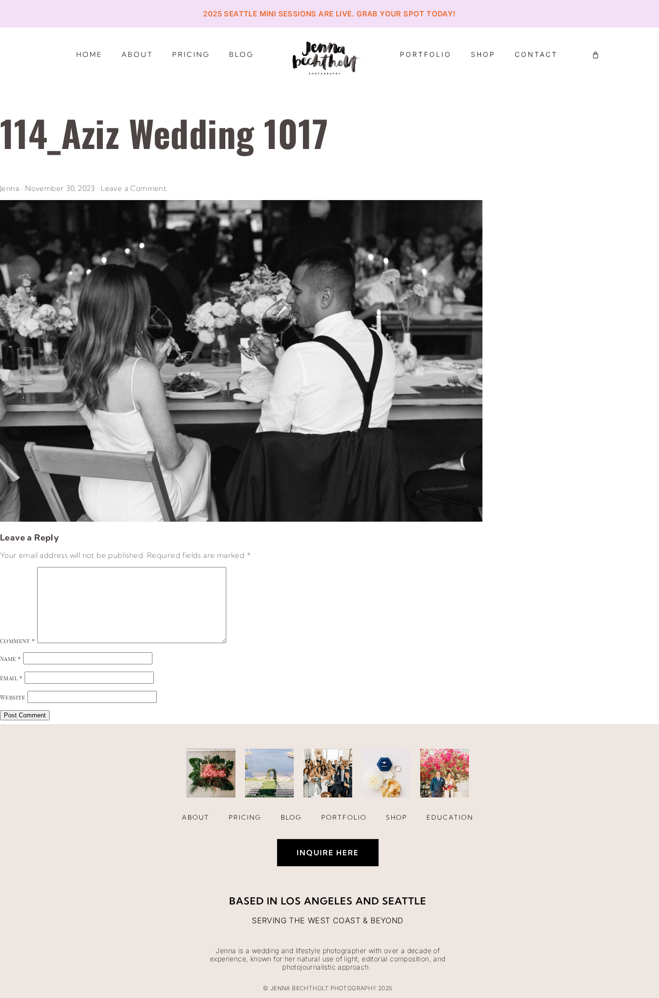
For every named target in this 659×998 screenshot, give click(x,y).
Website (13, 697)
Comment (17, 641)
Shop (483, 54)
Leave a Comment (133, 188)
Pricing (191, 54)
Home (89, 54)
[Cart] (595, 55)
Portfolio (426, 54)
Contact (536, 54)
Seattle (404, 901)
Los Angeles (317, 901)
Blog (241, 54)
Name (10, 658)
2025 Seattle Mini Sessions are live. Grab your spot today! (329, 13)
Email (11, 678)
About (137, 54)
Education (449, 817)
